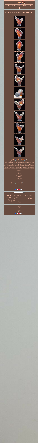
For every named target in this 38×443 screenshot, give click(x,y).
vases (29, 197)
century (32, 197)
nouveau (13, 197)
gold (20, 195)
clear (22, 201)
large (12, 198)
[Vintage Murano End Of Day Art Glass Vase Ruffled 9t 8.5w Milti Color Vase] (19, 21)
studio (7, 195)
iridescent (25, 197)
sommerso (17, 197)
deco (15, 198)
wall (27, 195)
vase (20, 197)
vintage (24, 195)
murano (30, 198)
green (19, 201)
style (32, 201)
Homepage (19, 206)
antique (28, 201)
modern (18, 199)
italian (18, 195)
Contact (19, 207)
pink (6, 201)
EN (18, 211)
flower (15, 195)
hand (21, 198)
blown (19, 202)
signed (11, 195)
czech (24, 201)
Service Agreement (19, 210)
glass (13, 201)
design (10, 197)
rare (16, 201)
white (7, 197)
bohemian (30, 195)
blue (9, 201)
